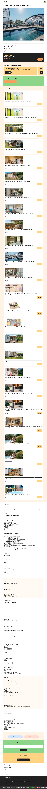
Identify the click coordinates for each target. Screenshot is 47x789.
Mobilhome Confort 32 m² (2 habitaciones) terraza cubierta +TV (19, 277)
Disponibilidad (12, 41)
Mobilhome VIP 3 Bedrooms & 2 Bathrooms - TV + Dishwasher (18, 393)
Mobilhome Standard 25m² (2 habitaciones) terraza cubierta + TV (19, 213)
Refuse (38, 787)
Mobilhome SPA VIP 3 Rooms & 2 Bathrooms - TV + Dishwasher (18, 443)
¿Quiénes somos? (7, 781)
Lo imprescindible (7, 767)
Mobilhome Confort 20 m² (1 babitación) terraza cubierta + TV (18, 197)
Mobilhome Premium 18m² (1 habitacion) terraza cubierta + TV (18, 229)
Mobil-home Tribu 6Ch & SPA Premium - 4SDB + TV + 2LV (17, 494)
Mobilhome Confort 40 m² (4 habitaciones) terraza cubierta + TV (19, 377)
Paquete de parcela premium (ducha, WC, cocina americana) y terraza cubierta (22, 133)
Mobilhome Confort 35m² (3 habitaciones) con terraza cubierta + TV (20, 344)
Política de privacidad (31, 781)
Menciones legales (22, 781)
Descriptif (28, 41)
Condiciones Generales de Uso (9, 783)
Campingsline (10, 1)
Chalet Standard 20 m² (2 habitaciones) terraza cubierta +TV (18, 181)
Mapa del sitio (14, 781)
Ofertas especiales (8, 774)
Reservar (40, 59)
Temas (5, 772)
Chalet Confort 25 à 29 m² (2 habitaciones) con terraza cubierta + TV (20, 261)
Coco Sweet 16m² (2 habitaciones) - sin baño (15, 149)
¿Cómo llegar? (7, 48)
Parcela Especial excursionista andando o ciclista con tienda (18, 101)
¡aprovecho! (8, 72)
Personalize (43, 787)
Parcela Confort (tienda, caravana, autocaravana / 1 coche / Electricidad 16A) (22, 117)
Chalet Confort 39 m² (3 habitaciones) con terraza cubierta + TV (19, 310)
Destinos (6, 769)
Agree (32, 787)
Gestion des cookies (20, 783)
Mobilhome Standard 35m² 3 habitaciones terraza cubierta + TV (19, 245)
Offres (5, 41)
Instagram (32, 736)
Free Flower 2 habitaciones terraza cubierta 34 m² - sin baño (18, 165)
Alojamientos (20, 41)
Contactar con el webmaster (23, 759)
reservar (39, 103)
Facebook (16, 736)
